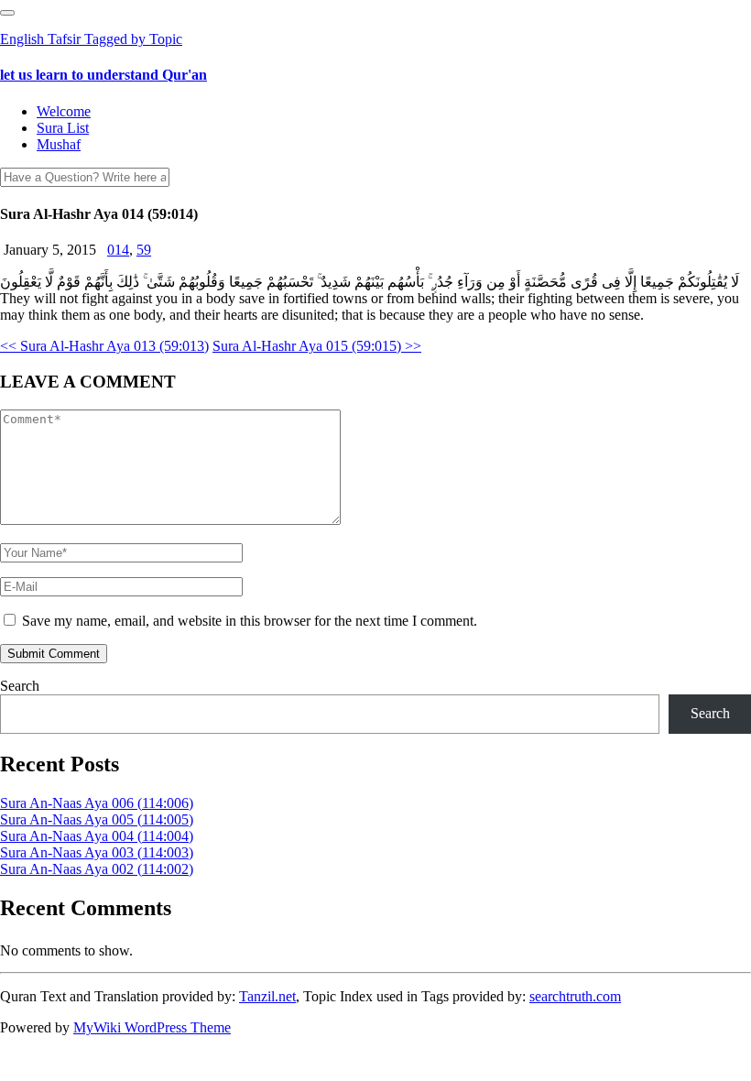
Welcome (64, 111)
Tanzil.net (267, 996)
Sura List (63, 128)
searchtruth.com (575, 996)
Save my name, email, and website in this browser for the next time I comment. (249, 620)
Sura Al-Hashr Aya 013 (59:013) (104, 346)
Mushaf (59, 144)
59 (143, 249)
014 (118, 249)
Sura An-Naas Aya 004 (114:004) (96, 836)
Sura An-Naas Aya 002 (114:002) (96, 869)
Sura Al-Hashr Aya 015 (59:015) (316, 346)
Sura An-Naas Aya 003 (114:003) (96, 852)
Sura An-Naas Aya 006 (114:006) (96, 803)
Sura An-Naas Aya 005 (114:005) (96, 819)
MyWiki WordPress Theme (152, 1027)
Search (19, 685)
